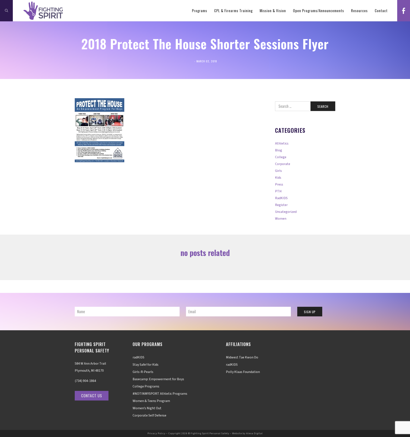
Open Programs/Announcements (318, 10)
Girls (278, 170)
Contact (381, 10)
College (280, 157)
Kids (278, 177)
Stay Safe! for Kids (145, 364)
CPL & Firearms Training (233, 10)
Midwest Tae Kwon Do (242, 357)
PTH (278, 191)
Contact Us (91, 395)
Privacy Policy (156, 433)
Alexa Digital (254, 433)
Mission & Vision (273, 10)
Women (280, 218)
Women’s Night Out (147, 408)
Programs (199, 10)
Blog (278, 150)
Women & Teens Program (151, 401)
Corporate (282, 164)
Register (281, 205)
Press (279, 184)
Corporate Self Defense (149, 415)
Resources (359, 10)
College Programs (146, 386)
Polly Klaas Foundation (243, 372)
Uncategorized (286, 211)
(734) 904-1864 (85, 381)
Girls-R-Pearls (143, 372)
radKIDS (281, 198)
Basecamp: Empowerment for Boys (158, 379)
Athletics (281, 143)
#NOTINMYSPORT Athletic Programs (160, 393)
